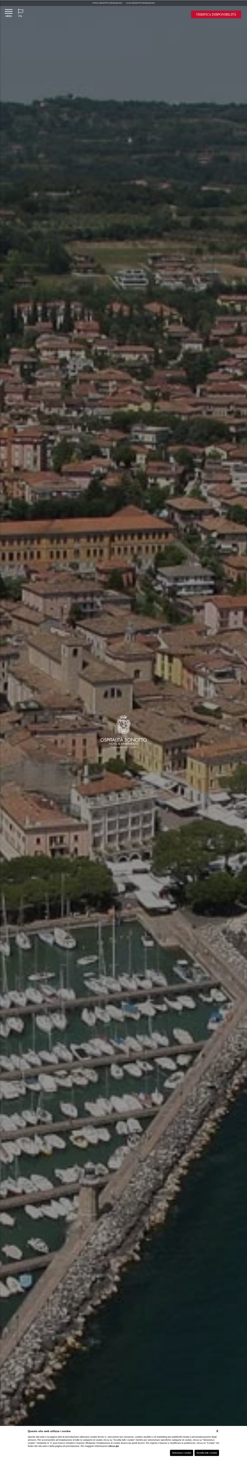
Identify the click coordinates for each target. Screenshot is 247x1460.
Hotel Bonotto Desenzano (107, 3)
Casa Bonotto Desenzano (140, 3)
